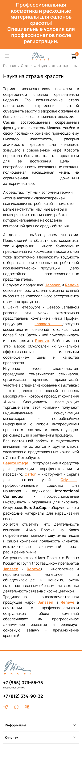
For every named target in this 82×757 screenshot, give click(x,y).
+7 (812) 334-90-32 (23, 696)
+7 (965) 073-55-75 (23, 682)
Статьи (26, 65)
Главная (9, 65)
